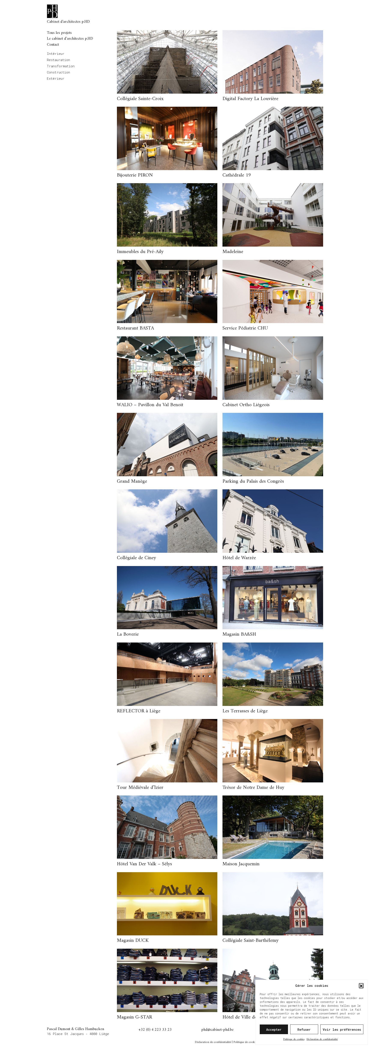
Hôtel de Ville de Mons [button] (246, 1017)
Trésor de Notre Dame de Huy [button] (253, 787)
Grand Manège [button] (132, 481)
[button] (361, 985)
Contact (53, 44)
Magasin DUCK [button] (133, 940)
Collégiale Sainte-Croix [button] (140, 99)
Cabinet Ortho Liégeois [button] (246, 405)
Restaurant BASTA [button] (135, 328)
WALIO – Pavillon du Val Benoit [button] (150, 405)
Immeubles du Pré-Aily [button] (140, 252)
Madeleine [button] (232, 252)
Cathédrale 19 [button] (236, 175)
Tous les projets (59, 33)
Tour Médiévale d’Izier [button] (140, 787)
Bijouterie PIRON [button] (135, 175)
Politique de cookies (293, 1039)
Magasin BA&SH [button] (239, 634)
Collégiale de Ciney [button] (136, 558)
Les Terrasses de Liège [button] (245, 711)
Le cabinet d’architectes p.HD (70, 38)
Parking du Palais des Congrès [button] (253, 481)
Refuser (304, 1029)
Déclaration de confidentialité (322, 1039)
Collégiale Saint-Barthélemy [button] (250, 940)
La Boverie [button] (128, 634)
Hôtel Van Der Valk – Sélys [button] (144, 864)
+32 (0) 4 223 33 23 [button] (155, 1030)
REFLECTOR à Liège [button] (138, 711)
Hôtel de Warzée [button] (239, 558)
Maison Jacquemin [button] (241, 864)
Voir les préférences (342, 1029)
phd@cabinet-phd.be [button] (217, 1030)
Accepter (274, 1029)
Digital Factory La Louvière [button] (250, 99)
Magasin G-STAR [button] (134, 1017)
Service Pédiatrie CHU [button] (245, 328)
